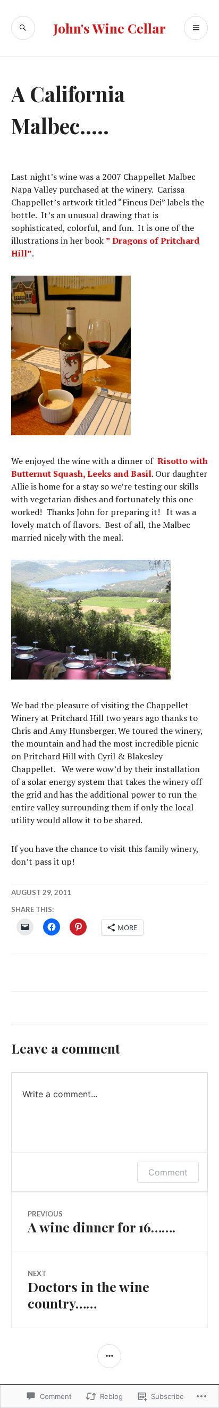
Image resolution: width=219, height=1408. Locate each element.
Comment (168, 1172)
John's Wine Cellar (109, 28)
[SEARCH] (23, 28)
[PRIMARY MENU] (196, 28)
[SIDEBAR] (109, 1356)
